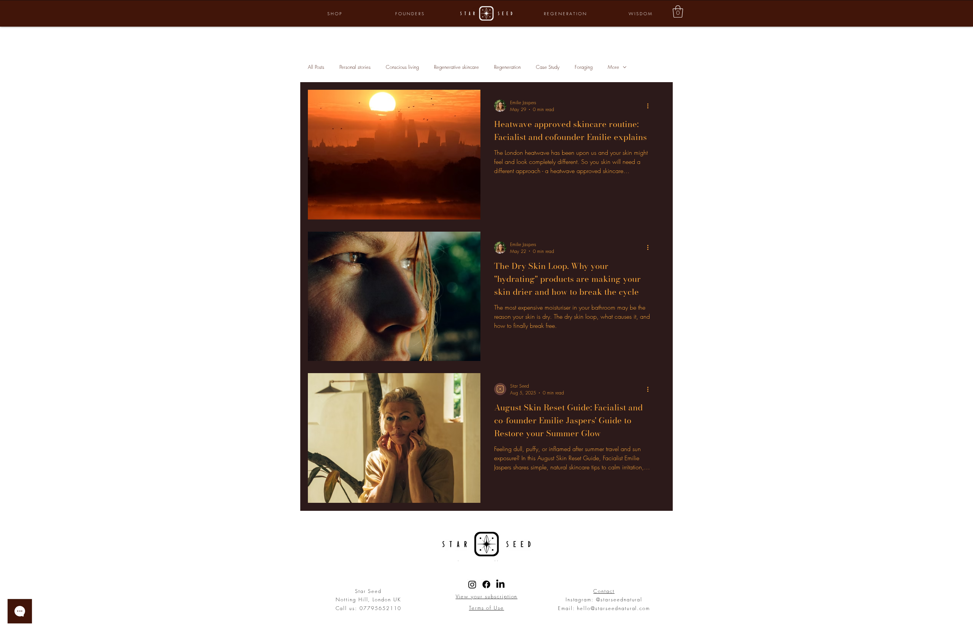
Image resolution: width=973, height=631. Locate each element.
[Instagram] (472, 584)
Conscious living (402, 67)
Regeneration (507, 67)
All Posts (316, 67)
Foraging (584, 67)
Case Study (547, 67)
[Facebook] (486, 584)
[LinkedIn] (500, 584)
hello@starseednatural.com (613, 608)
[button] (678, 11)
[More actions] (650, 105)
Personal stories (355, 67)
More (613, 67)
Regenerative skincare (456, 67)
